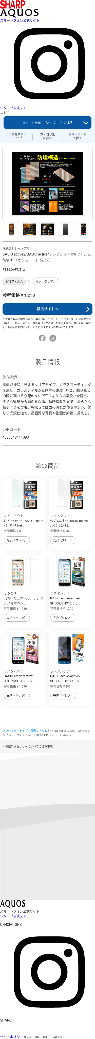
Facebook (43, 338)
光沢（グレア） (45, 281)
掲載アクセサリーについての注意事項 (29, 746)
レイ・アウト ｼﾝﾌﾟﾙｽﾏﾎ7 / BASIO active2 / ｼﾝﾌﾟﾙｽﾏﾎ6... (23, 520)
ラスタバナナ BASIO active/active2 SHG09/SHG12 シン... (65, 598)
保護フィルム (14, 281)
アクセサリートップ (17, 136)
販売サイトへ (47, 309)
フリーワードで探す (77, 136)
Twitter (53, 338)
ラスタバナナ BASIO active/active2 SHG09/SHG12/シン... (66, 676)
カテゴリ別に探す (47, 136)
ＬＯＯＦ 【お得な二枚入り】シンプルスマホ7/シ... (23, 598)
